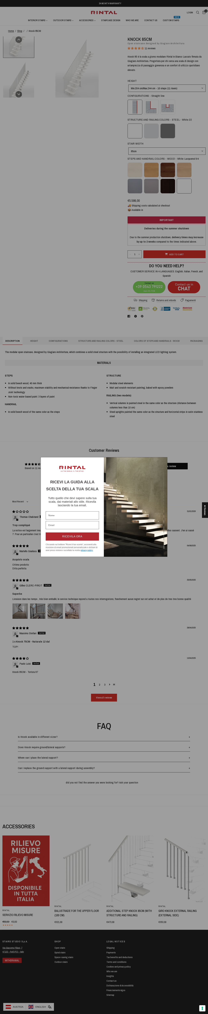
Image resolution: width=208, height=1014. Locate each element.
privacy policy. (87, 550)
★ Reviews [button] (205, 510)
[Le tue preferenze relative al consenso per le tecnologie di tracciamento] (202, 1008)
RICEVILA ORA (72, 536)
